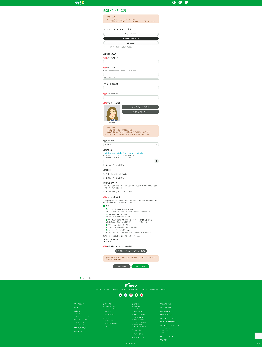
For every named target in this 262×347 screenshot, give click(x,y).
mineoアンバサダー (139, 314)
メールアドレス (111, 58)
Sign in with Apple (132, 38)
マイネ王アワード (167, 318)
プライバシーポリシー (134, 289)
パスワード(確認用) (110, 84)
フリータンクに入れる (110, 306)
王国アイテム (165, 330)
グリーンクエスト (139, 337)
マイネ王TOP (80, 304)
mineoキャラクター (138, 311)
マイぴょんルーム (167, 336)
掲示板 (78, 311)
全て (107, 206)
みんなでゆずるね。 (109, 320)
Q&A (77, 307)
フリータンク (109, 304)
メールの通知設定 (112, 197)
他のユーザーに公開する (115, 165)
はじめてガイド (100, 289)
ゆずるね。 (108, 318)
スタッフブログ (81, 328)
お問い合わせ (116, 289)
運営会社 (163, 289)
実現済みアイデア (80, 324)
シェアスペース (109, 314)
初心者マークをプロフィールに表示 (119, 192)
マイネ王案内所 (138, 334)
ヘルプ (108, 289)
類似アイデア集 (80, 322)
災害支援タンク (108, 311)
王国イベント (165, 332)
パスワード (109, 67)
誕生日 (108, 150)
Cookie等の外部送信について (151, 289)
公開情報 (136, 304)
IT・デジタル (79, 313)
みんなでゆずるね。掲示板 (111, 323)
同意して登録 (140, 266)
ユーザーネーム (111, 93)
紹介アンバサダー (138, 317)
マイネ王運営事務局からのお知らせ (121, 209)
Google (132, 43)
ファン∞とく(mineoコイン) (170, 325)
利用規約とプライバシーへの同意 (118, 246)
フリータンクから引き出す (111, 309)
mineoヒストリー (167, 315)
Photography (166, 311)
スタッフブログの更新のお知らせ (120, 230)
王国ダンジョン (167, 304)
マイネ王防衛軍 (167, 307)
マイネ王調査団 (138, 330)
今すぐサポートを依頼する (140, 322)
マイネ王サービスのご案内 (118, 214)
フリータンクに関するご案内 (119, 225)
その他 (124, 174)
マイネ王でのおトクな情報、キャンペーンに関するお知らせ (130, 220)
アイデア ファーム (81, 319)
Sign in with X (132, 34)
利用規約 (123, 289)
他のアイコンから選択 (140, 107)
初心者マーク (110, 183)
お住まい (109, 140)
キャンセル (121, 266)
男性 (107, 174)
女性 (115, 174)
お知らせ (165, 340)
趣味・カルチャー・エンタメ (83, 316)
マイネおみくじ (166, 328)
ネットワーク (137, 306)
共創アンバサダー (138, 324)
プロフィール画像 (112, 103)
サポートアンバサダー (139, 319)
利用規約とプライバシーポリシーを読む (131, 251)
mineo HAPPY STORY (169, 322)
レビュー (107, 326)
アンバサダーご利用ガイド (140, 326)
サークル (79, 331)
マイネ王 (136, 309)
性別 (107, 170)
